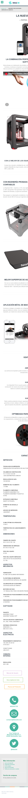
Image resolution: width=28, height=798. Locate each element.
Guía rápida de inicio (13, 680)
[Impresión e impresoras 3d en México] (14, 3)
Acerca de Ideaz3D (9, 763)
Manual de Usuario (12, 673)
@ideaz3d (14, 749)
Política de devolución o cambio (12, 769)
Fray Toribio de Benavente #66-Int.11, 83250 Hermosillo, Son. (14, 734)
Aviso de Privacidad (9, 767)
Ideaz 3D (4, 8)
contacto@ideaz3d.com (14, 720)
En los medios (8, 766)
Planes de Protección (14, 687)
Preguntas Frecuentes (10, 764)
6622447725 (14, 706)
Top (27, 797)
